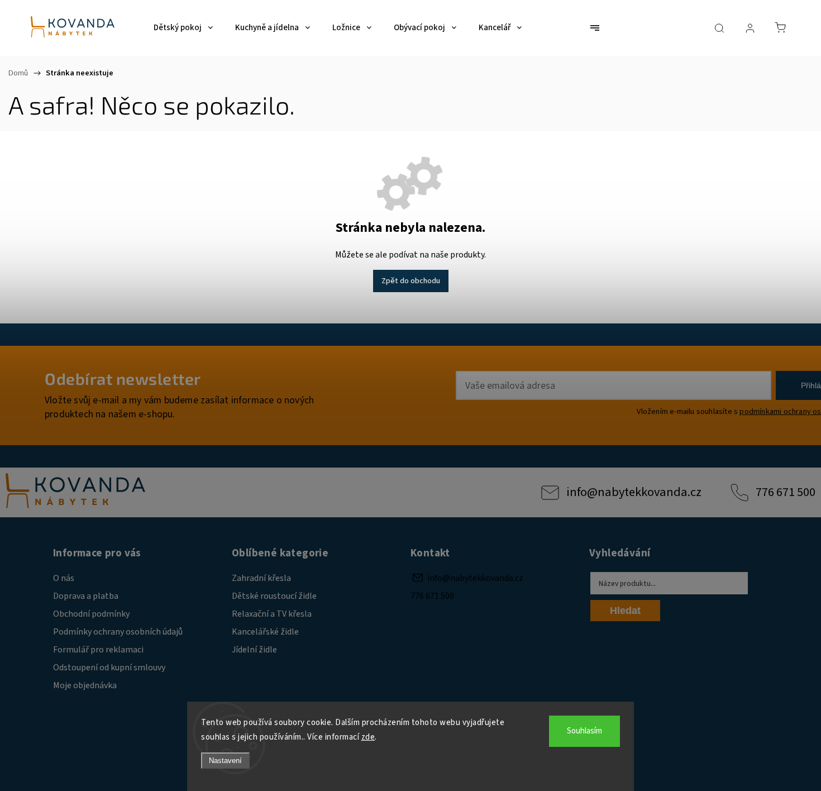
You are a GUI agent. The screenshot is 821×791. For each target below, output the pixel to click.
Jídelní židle (254, 650)
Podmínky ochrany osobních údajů (118, 632)
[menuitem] (183, 28)
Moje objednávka (85, 685)
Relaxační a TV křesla (272, 614)
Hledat (625, 610)
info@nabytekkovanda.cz (633, 492)
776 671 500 (785, 492)
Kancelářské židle (265, 632)
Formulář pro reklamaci (98, 650)
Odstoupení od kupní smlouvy (109, 667)
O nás (63, 578)
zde (368, 737)
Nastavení (225, 760)
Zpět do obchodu (410, 281)
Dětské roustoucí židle (274, 596)
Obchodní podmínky (91, 614)
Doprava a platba (85, 596)
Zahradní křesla (261, 578)
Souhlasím (584, 731)
